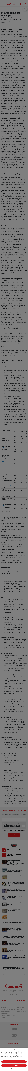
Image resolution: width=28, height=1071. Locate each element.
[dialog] (14, 1059)
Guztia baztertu (14, 1065)
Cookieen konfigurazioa (14, 1068)
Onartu (14, 1061)
